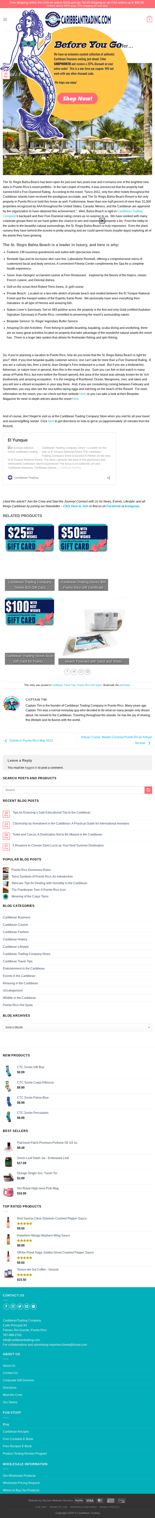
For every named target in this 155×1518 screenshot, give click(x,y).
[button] (102, 221)
